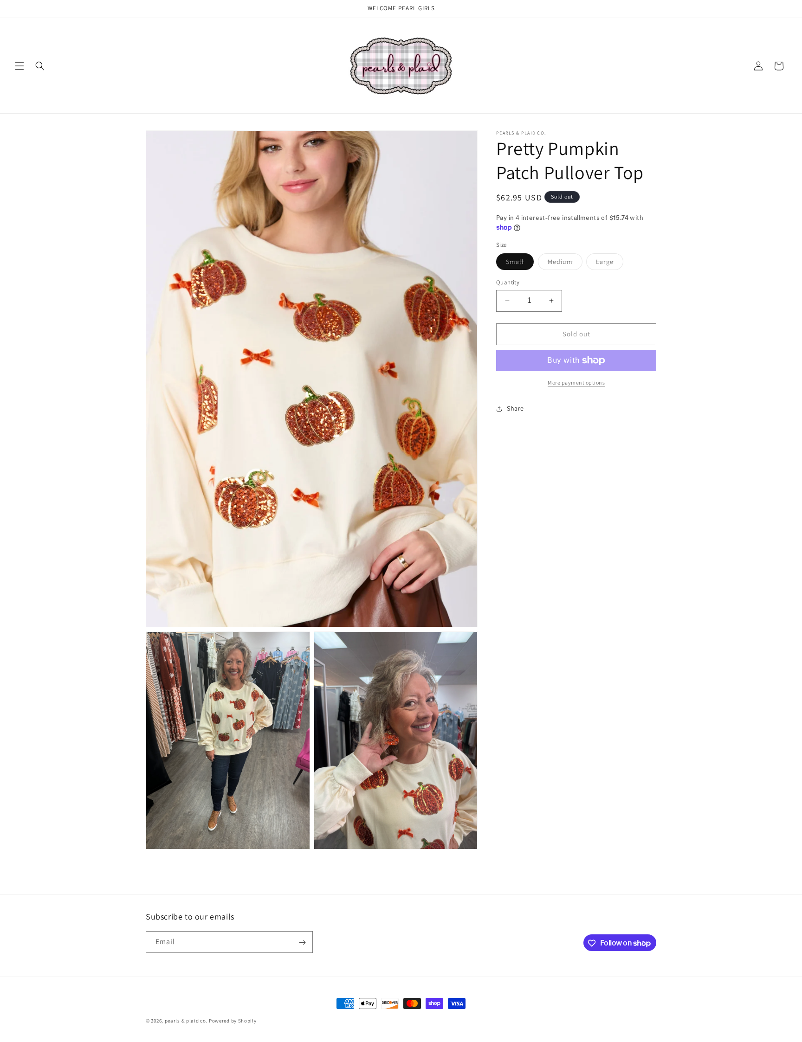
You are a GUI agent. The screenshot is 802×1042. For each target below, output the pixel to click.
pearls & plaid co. (186, 1020)
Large (609, 263)
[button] (19, 66)
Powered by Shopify (233, 1020)
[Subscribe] (302, 942)
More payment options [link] (576, 382)
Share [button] (515, 408)
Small (520, 263)
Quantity (507, 282)
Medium (565, 263)
